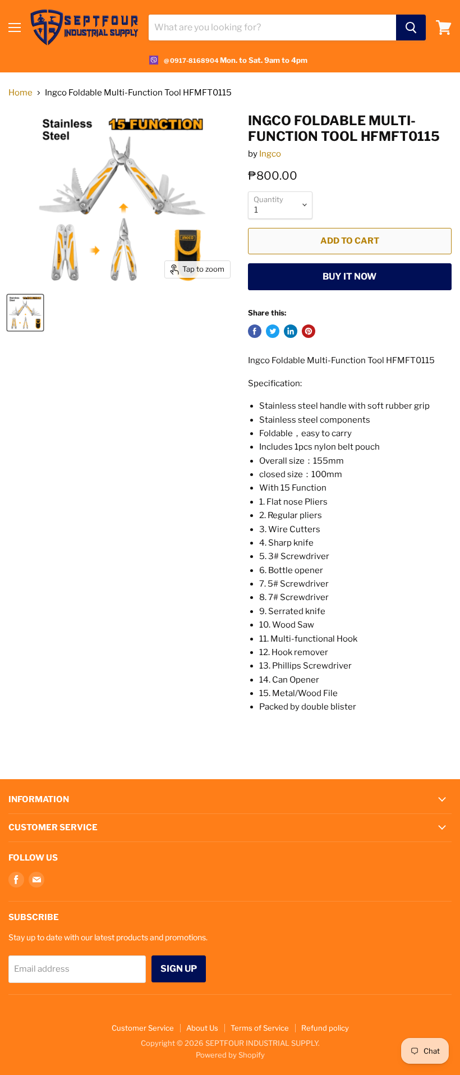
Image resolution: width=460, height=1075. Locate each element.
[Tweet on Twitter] (272, 331)
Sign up (178, 968)
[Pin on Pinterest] (308, 331)
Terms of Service (260, 1027)
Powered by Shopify (230, 1054)
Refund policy (325, 1027)
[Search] (411, 27)
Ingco (270, 154)
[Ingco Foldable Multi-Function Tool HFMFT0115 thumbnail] (25, 313)
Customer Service (143, 1027)
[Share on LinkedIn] (290, 331)
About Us (202, 1027)
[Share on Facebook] (254, 331)
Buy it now (349, 276)
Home (20, 93)
